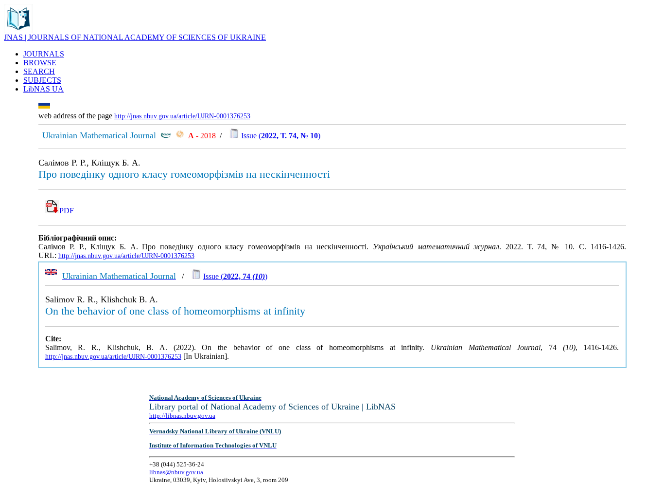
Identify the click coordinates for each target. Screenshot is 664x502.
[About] (18, 30)
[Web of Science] (179, 135)
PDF (66, 210)
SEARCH (39, 71)
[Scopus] (166, 135)
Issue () (280, 135)
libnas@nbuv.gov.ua (176, 472)
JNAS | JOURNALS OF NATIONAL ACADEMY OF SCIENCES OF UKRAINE (135, 37)
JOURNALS (43, 54)
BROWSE (39, 62)
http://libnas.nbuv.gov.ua (182, 415)
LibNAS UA (43, 89)
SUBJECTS (42, 80)
